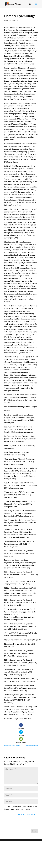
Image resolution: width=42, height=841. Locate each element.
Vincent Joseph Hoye (12, 745)
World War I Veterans (11, 20)
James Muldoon (31, 745)
